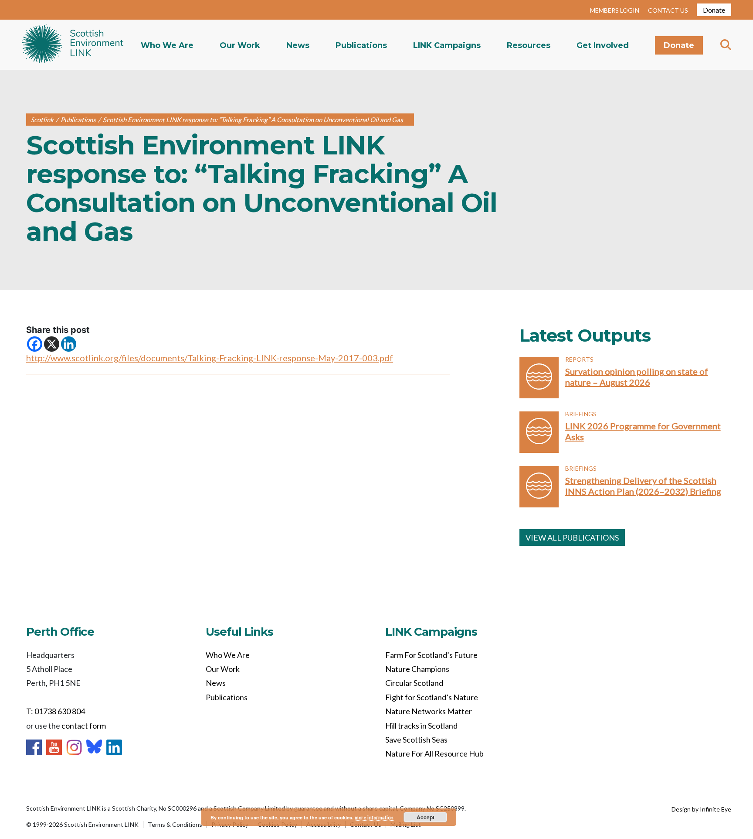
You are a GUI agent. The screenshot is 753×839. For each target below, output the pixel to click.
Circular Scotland (414, 683)
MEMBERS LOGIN (614, 10)
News (297, 45)
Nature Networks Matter (428, 711)
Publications (361, 45)
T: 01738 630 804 (55, 711)
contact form (83, 725)
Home (72, 44)
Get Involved (603, 45)
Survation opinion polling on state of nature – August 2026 (636, 376)
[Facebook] (34, 344)
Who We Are (167, 45)
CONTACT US (668, 10)
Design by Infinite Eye (701, 809)
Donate (714, 10)
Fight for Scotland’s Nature (431, 697)
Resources (528, 45)
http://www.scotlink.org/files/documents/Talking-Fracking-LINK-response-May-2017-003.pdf (209, 358)
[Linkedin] (68, 344)
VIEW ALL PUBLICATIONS (572, 537)
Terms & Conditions (175, 824)
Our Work (240, 45)
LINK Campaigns (447, 45)
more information (374, 817)
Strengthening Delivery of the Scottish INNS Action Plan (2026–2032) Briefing (643, 486)
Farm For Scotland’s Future (431, 655)
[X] (51, 344)
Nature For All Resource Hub (434, 753)
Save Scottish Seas (416, 739)
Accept (425, 817)
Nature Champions (417, 669)
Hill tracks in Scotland (421, 725)
